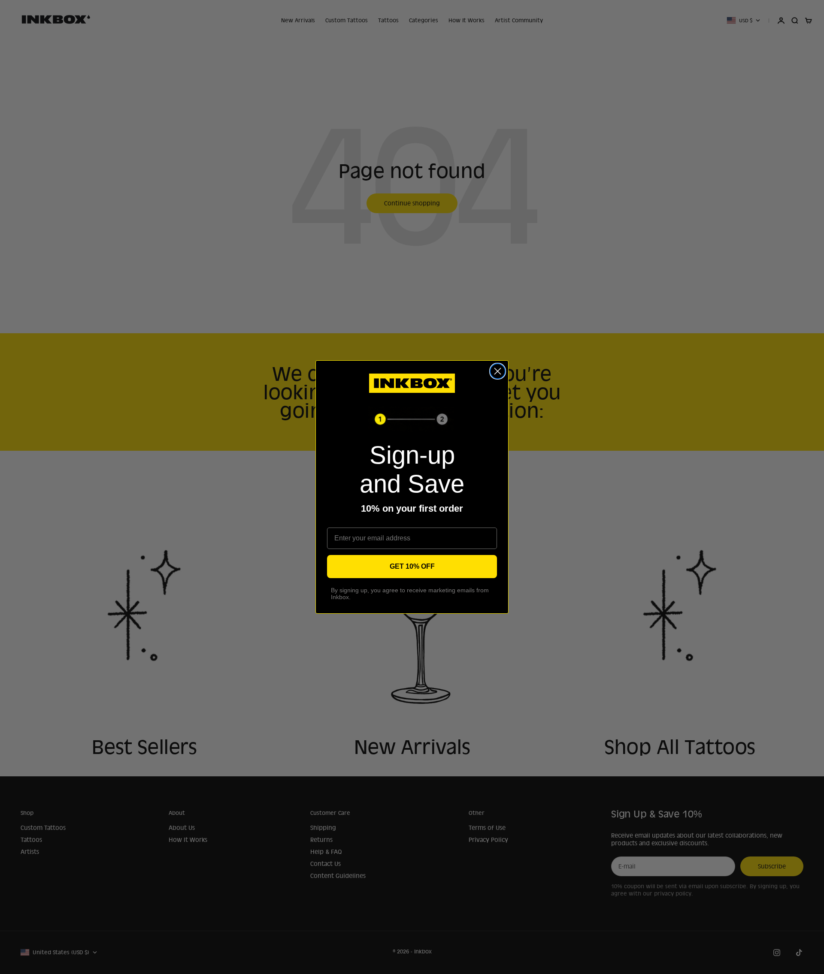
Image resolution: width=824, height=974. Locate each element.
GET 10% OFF (412, 566)
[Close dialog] (497, 371)
